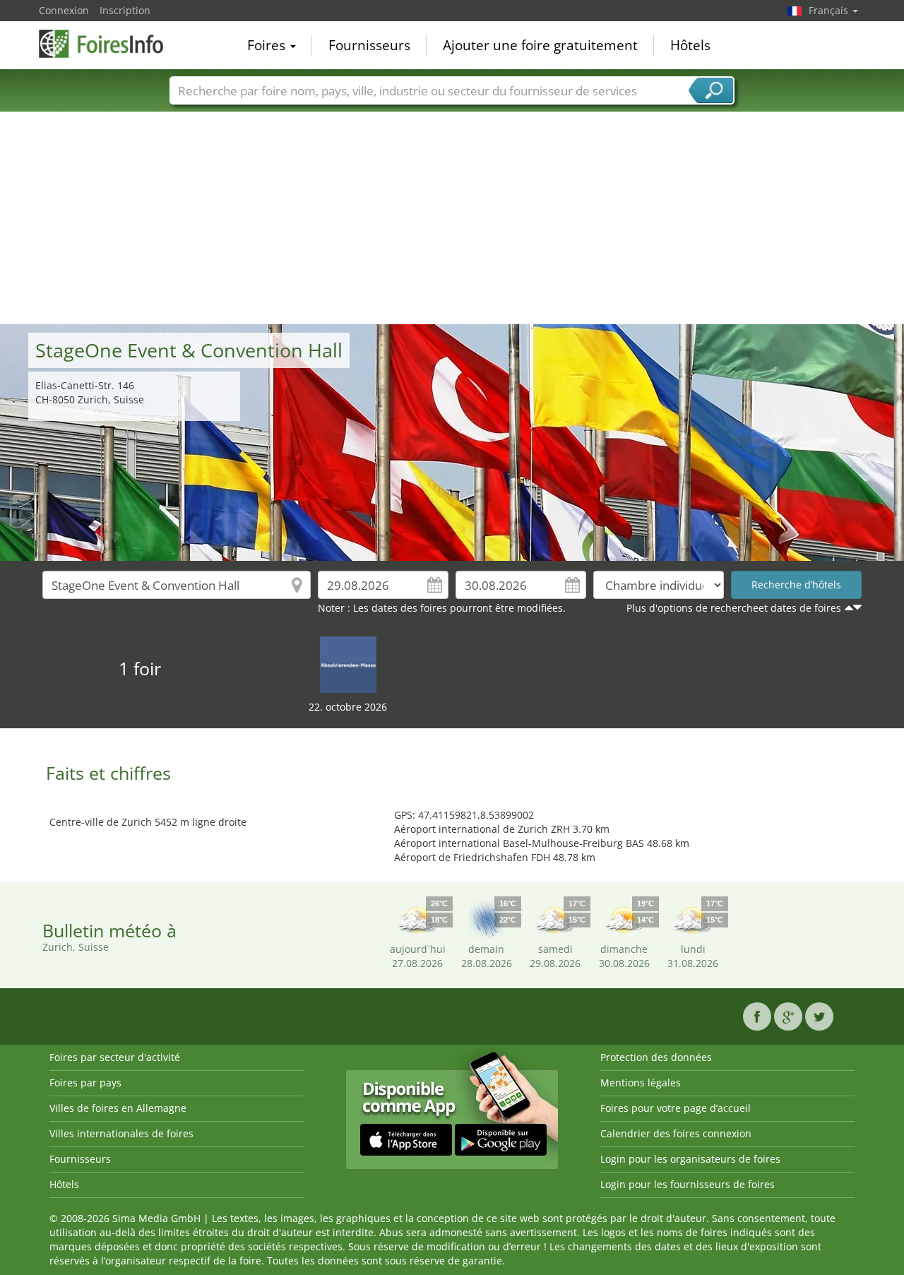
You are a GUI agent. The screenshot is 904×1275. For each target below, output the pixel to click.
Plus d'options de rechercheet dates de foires (733, 608)
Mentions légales (640, 1082)
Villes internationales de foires (121, 1133)
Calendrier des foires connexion (675, 1133)
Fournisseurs (369, 45)
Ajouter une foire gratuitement (540, 45)
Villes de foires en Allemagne (117, 1108)
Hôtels (690, 45)
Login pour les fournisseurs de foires (687, 1184)
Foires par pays (85, 1082)
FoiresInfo (109, 44)
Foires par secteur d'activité (114, 1057)
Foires (268, 45)
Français (830, 10)
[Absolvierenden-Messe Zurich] (348, 663)
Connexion (64, 10)
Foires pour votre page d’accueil (675, 1108)
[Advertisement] (452, 218)
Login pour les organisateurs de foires (690, 1159)
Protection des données (656, 1057)
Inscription (125, 10)
